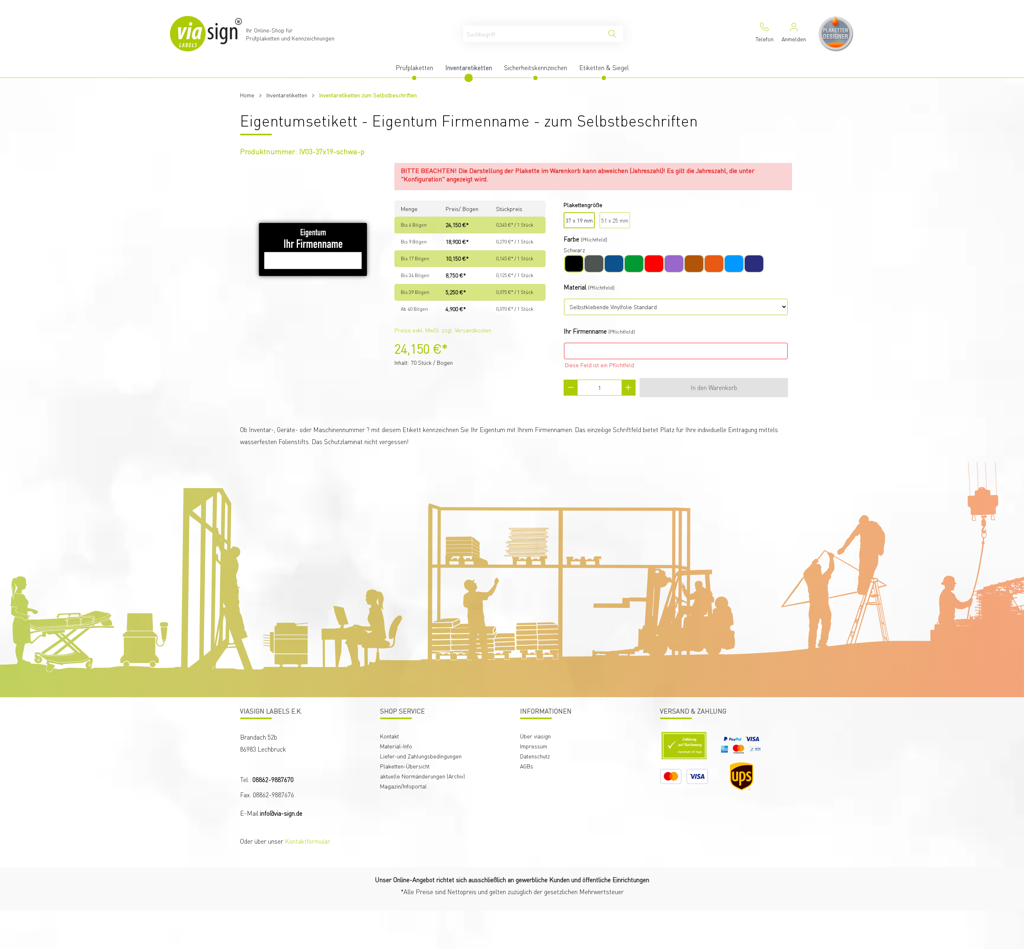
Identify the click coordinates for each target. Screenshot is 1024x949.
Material (575, 287)
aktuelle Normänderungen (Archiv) (422, 776)
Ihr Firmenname (585, 331)
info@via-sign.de (281, 813)
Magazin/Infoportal (403, 786)
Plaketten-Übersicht (405, 766)
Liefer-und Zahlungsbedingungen (421, 756)
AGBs (526, 766)
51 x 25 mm (614, 220)
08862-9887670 (273, 779)
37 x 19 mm (579, 220)
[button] (966, 882)
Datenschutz (535, 756)
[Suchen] (612, 34)
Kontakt (389, 736)
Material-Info (396, 746)
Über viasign (535, 736)
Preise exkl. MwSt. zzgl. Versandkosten (442, 330)
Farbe (571, 239)
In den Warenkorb (713, 387)
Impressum (533, 746)
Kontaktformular (307, 841)
